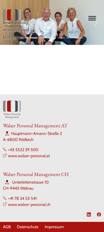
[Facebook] (99, 214)
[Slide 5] (61, 38)
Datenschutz (28, 226)
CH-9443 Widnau (18, 188)
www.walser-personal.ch (29, 204)
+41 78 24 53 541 (22, 198)
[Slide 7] (79, 38)
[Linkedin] (89, 214)
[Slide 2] (34, 38)
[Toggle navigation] (91, 18)
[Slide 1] (25, 38)
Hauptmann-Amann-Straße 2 (36, 133)
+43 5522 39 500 (23, 149)
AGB (7, 226)
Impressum (54, 226)
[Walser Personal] (12, 18)
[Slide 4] (52, 38)
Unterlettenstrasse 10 (30, 182)
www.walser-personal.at (29, 155)
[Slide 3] (43, 38)
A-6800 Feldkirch (18, 139)
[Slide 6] (70, 38)
